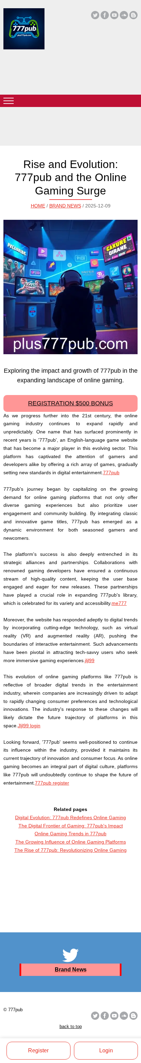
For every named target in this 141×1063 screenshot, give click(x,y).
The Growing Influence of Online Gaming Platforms (70, 842)
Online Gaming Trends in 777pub (70, 833)
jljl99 (89, 660)
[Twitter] (95, 15)
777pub (111, 472)
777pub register (52, 783)
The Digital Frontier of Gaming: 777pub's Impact (70, 825)
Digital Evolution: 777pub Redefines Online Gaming (70, 817)
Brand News (65, 205)
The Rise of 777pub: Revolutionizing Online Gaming (70, 850)
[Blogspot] (133, 15)
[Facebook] (105, 15)
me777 (119, 603)
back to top (71, 1026)
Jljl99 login (29, 725)
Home (38, 205)
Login (106, 1050)
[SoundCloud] (124, 15)
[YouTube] (114, 15)
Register (38, 1050)
